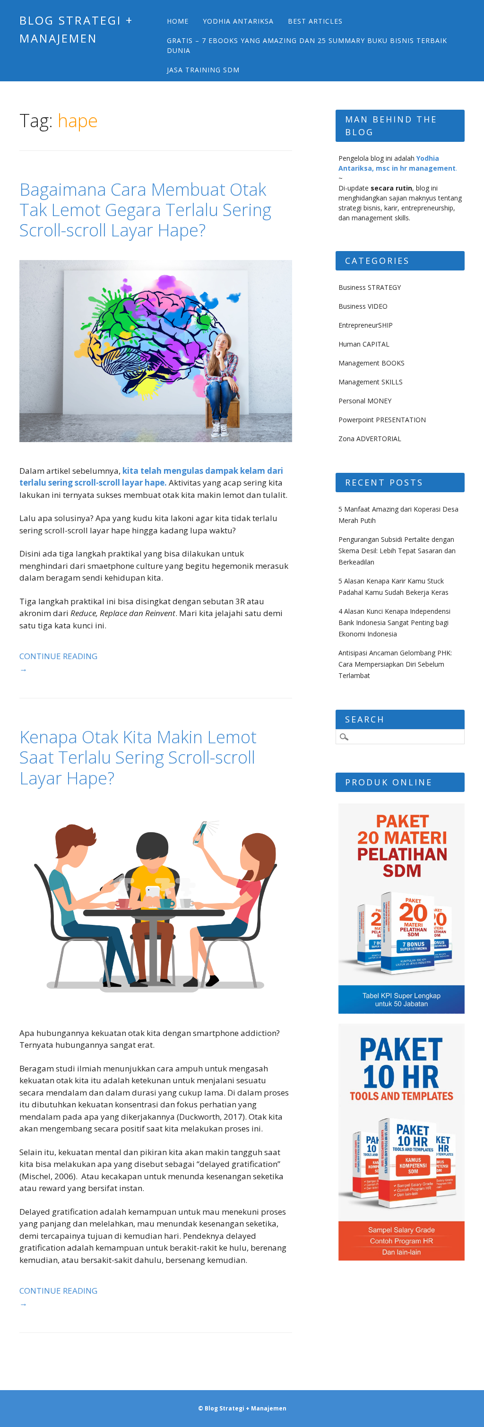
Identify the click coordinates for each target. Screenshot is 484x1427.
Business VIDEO (363, 306)
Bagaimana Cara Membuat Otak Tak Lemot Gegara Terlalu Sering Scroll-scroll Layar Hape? (145, 210)
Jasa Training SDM (203, 69)
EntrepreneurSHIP (365, 325)
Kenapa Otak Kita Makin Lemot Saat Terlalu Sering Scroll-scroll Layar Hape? (138, 757)
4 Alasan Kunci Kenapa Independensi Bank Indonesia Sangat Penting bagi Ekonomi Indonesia (394, 622)
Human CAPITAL (363, 343)
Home (178, 21)
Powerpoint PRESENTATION (382, 419)
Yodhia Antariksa (238, 21)
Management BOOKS (371, 362)
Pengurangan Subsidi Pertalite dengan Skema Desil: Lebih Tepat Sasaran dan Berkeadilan (397, 550)
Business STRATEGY (369, 287)
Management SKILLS (370, 381)
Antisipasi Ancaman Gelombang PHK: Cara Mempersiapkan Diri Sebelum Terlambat (395, 664)
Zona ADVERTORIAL (369, 438)
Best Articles (315, 21)
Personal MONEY (364, 400)
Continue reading (58, 662)
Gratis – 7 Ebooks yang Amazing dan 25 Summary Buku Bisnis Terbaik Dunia (307, 45)
